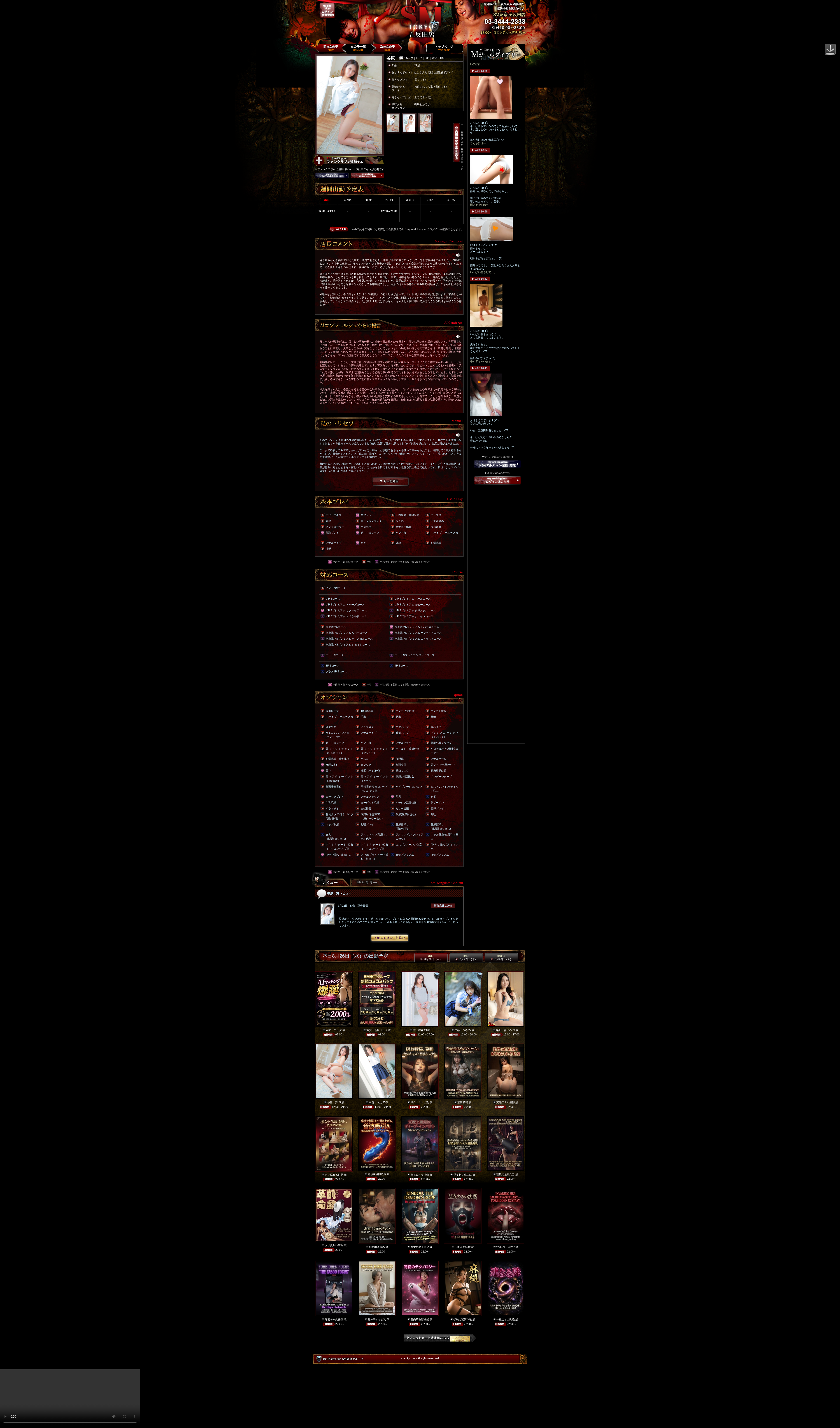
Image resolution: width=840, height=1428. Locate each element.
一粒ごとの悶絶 (505, 1319)
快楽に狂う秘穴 (505, 1247)
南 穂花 (418, 1030)
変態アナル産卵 (505, 1102)
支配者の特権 (463, 1247)
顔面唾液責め (377, 1247)
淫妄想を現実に (462, 1174)
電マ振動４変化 (420, 1247)
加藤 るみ (461, 1030)
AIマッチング (334, 1030)
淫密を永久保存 (334, 1319)
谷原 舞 (332, 1102)
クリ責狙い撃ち (334, 1245)
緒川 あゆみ (504, 1030)
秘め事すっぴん (377, 1319)
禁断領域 (462, 1102)
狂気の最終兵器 (505, 1174)
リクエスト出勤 (420, 1102)
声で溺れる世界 (334, 1174)
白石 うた (375, 1102)
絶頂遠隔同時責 (377, 1174)
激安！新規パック (376, 1030)
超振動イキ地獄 (420, 1174)
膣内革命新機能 (420, 1319)
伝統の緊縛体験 (462, 1319)
